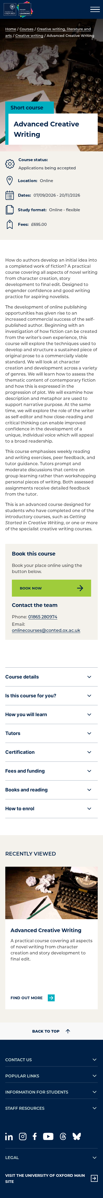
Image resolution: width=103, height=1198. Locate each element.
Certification (20, 752)
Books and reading (26, 789)
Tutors (12, 733)
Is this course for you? (30, 695)
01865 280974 (42, 616)
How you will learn (26, 714)
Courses (27, 29)
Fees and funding (25, 771)
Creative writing (29, 35)
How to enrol (19, 808)
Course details (22, 677)
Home (10, 29)
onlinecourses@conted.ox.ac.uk (46, 630)
